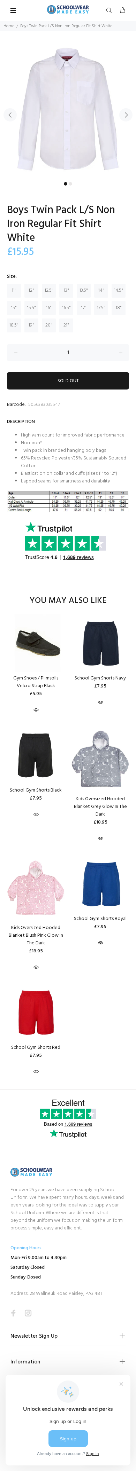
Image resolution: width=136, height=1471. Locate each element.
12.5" (49, 290)
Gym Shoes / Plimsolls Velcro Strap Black (35, 682)
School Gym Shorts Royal (100, 919)
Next (126, 114)
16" (49, 308)
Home (8, 26)
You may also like (68, 601)
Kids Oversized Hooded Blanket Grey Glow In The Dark (100, 806)
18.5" (13, 325)
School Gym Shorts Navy (100, 678)
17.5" (101, 308)
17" (83, 308)
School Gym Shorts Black (36, 790)
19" (31, 325)
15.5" (31, 308)
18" (119, 308)
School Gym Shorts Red (35, 1048)
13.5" (84, 290)
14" (101, 290)
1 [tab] (65, 184)
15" (14, 308)
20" (48, 325)
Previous (10, 114)
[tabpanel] (68, 111)
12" (31, 290)
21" (66, 325)
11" (14, 290)
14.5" (118, 290)
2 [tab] (70, 184)
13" (66, 290)
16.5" (66, 308)
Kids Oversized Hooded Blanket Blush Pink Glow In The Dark (36, 935)
